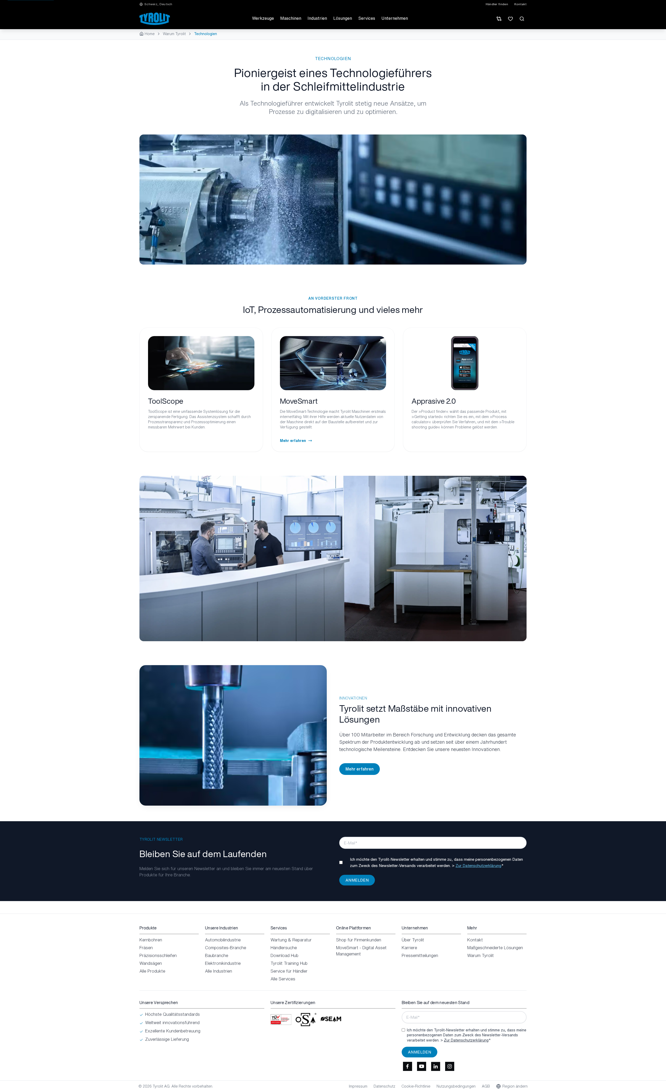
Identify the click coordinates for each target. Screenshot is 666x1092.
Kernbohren (150, 940)
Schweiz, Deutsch (158, 4)
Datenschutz (384, 1086)
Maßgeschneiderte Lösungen (495, 948)
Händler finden (497, 4)
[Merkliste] (510, 18)
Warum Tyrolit (174, 33)
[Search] (522, 18)
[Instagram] (449, 1066)
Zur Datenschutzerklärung (478, 865)
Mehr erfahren (359, 769)
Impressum (358, 1086)
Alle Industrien (218, 971)
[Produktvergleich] (499, 18)
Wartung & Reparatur (291, 940)
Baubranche (216, 955)
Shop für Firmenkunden (358, 940)
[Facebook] (407, 1066)
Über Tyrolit (413, 940)
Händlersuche (284, 948)
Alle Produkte (152, 971)
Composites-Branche (225, 948)
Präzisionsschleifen (158, 955)
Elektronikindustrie (223, 963)
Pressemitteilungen (420, 955)
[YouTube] (421, 1066)
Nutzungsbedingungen (456, 1086)
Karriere (409, 948)
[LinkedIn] (435, 1066)
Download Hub (284, 955)
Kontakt (520, 4)
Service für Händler (289, 971)
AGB (486, 1086)
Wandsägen (150, 963)
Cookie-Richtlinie (415, 1086)
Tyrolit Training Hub (289, 963)
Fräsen (146, 948)
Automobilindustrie (223, 940)
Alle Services (283, 979)
